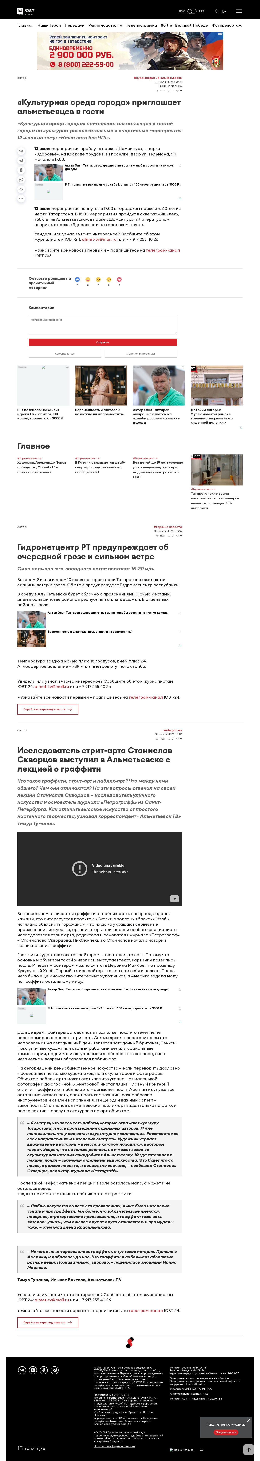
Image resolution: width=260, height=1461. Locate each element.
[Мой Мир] (21, 189)
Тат (201, 11)
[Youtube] (33, 1370)
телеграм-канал (163, 250)
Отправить (102, 342)
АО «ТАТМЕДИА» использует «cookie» (117, 1432)
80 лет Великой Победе (184, 25)
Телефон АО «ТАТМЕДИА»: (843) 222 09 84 (196, 1398)
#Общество (173, 730)
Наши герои (49, 25)
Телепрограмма (141, 25)
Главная (25, 25)
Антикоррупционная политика (189, 1393)
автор (22, 78)
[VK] (22, 1370)
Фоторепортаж (227, 25)
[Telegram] (21, 160)
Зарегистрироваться (141, 353)
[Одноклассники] (21, 170)
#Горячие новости (168, 527)
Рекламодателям (105, 25)
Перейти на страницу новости (44, 709)
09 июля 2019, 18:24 (168, 531)
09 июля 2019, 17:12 (168, 734)
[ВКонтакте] (21, 151)
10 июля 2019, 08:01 (168, 82)
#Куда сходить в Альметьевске (158, 78)
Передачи (75, 25)
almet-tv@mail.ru (99, 239)
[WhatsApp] (21, 179)
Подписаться (226, 1432)
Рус (182, 11)
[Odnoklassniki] (44, 1370)
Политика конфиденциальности (114, 1446)
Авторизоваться (65, 353)
